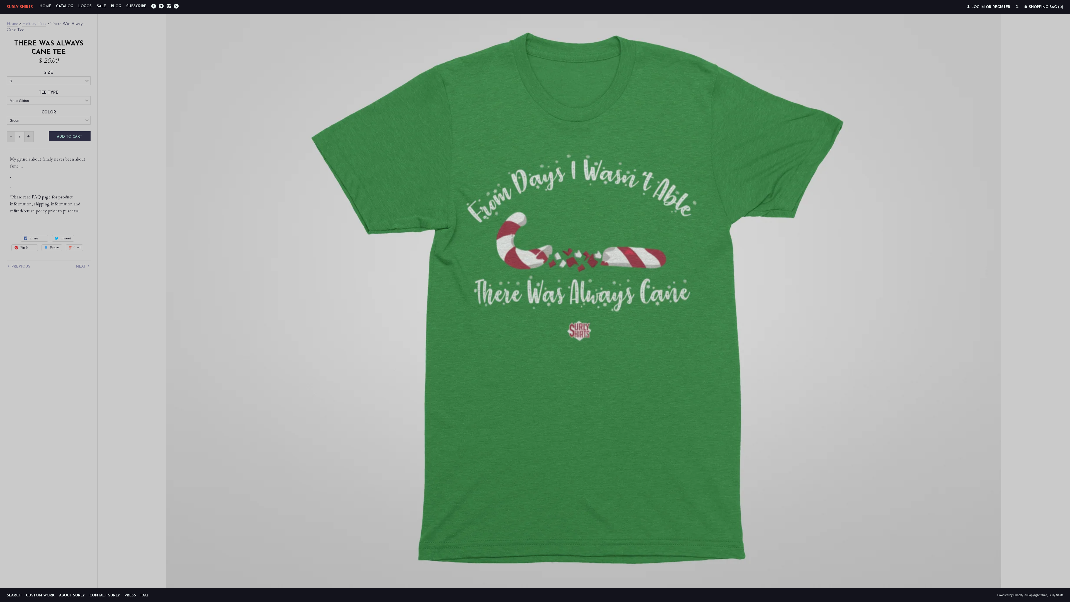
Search (14, 595)
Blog (116, 6)
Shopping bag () (1045, 7)
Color (49, 112)
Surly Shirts (20, 7)
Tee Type (48, 93)
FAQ (144, 595)
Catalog (64, 6)
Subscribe (136, 6)
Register (1001, 7)
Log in (978, 7)
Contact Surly (104, 595)
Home (45, 6)
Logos (85, 6)
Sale (101, 6)
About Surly (72, 595)
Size (48, 73)
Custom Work (40, 595)
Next (81, 266)
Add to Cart (69, 137)
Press (130, 595)
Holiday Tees (34, 23)
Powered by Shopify (1010, 595)
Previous (20, 266)
